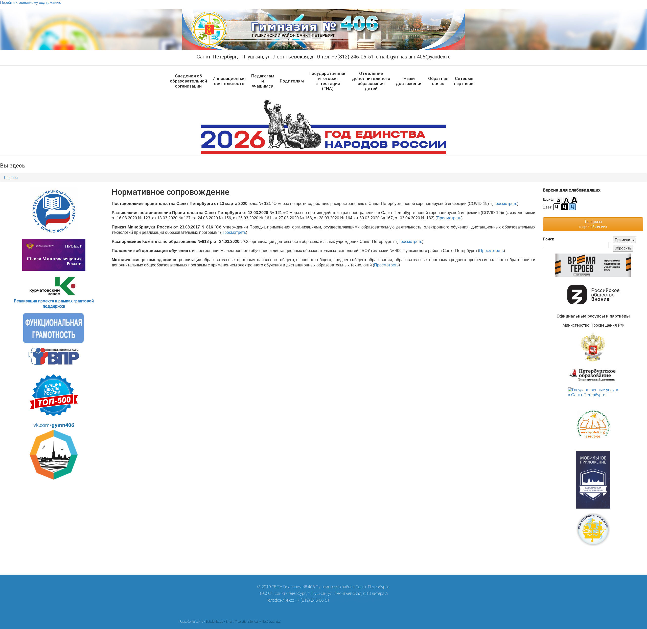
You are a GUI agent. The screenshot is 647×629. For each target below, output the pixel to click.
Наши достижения (409, 81)
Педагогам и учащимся (262, 81)
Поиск (548, 239)
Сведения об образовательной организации (188, 81)
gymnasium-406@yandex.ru (355, 600)
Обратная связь (438, 81)
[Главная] (323, 29)
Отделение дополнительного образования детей (371, 81)
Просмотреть (505, 203)
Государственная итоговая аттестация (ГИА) (327, 81)
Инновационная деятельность (229, 81)
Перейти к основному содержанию (30, 2)
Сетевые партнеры (464, 81)
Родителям (292, 80)
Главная (11, 177)
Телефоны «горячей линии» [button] (593, 224)
